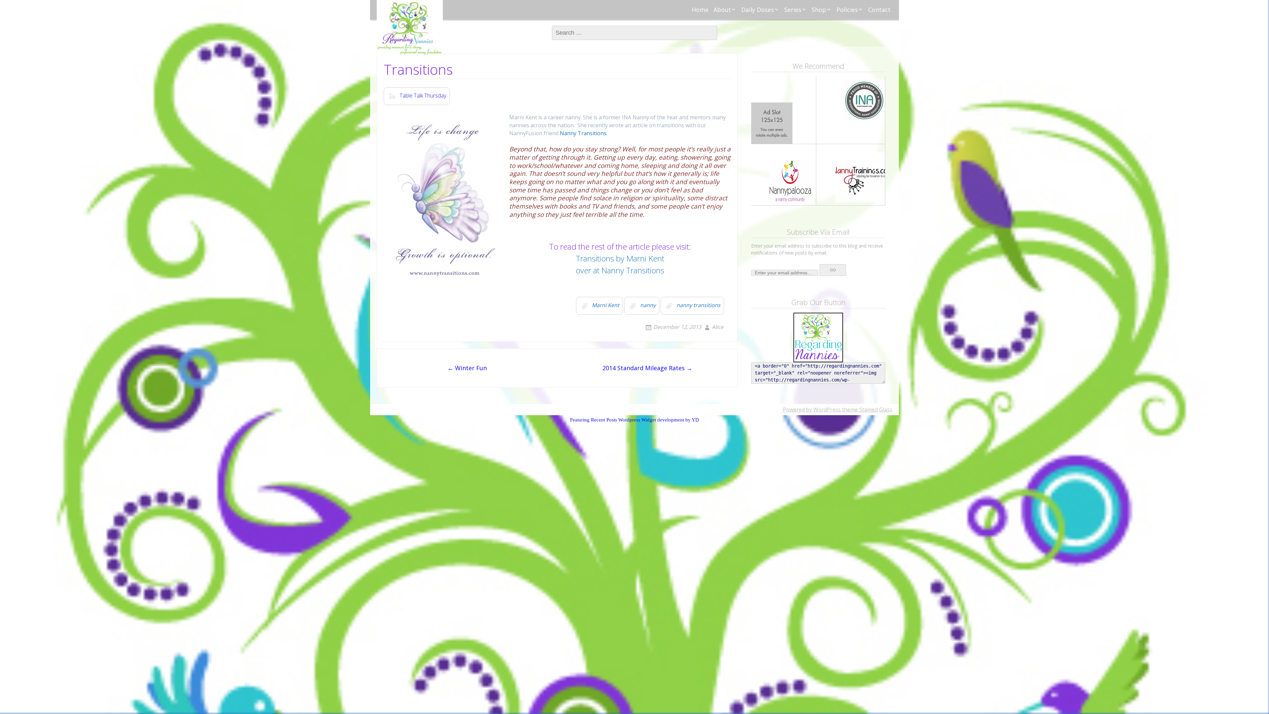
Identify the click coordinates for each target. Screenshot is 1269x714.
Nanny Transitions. (582, 133)
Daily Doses (757, 10)
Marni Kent (605, 305)
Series (792, 10)
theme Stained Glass (866, 409)
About (722, 10)
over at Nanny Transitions (620, 270)
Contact (879, 10)
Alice (717, 327)
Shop (819, 10)
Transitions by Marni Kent (620, 258)
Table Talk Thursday (423, 95)
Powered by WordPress (812, 409)
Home (700, 10)
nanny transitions (698, 305)
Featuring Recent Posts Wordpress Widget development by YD (634, 419)
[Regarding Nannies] (409, 28)
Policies (847, 10)
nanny (648, 305)
